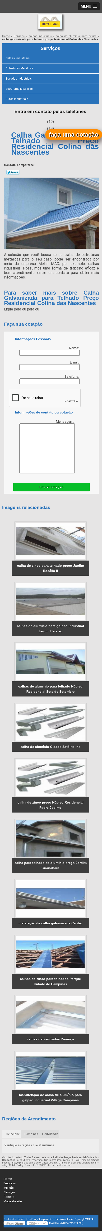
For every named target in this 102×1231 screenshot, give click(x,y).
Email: (75, 362)
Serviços (50, 48)
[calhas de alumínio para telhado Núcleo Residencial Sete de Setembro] (50, 661)
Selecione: (13, 1134)
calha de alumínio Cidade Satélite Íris (50, 747)
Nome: (74, 348)
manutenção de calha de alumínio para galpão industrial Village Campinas (50, 1097)
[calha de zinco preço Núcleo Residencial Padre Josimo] (50, 777)
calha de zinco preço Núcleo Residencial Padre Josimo (50, 804)
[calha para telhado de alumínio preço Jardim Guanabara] (50, 838)
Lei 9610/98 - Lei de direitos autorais (53, 1165)
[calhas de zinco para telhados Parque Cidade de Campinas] (50, 954)
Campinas (31, 1134)
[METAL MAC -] (51, 22)
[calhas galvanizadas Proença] (50, 1014)
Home (8, 1179)
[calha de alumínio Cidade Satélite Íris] (50, 722)
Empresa (10, 1183)
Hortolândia (50, 1134)
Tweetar (12, 172)
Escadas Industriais (19, 78)
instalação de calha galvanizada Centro (50, 923)
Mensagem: (65, 421)
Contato (9, 1197)
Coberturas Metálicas (19, 68)
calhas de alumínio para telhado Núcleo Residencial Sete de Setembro (50, 688)
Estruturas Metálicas (19, 88)
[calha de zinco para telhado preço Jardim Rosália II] (50, 541)
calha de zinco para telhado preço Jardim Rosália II (50, 568)
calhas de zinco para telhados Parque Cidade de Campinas (50, 981)
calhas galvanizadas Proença (50, 1039)
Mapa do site (13, 1201)
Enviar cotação (51, 487)
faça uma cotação (73, 134)
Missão (9, 1188)
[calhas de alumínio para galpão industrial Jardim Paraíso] (50, 601)
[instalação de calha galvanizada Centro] (50, 898)
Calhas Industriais (18, 58)
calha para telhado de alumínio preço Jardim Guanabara (50, 865)
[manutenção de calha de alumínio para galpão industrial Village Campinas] (50, 1070)
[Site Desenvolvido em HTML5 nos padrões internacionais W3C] (37, 1223)
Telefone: (72, 376)
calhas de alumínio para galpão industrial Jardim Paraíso (50, 628)
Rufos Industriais (17, 99)
